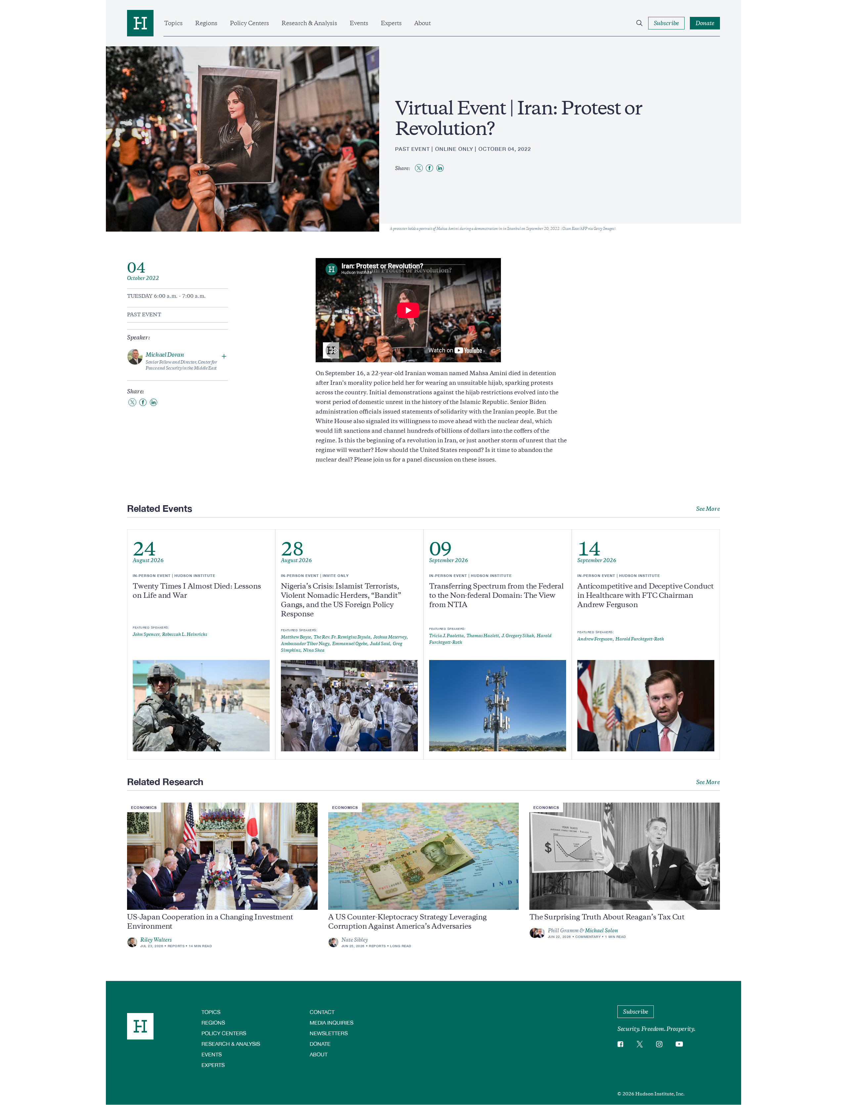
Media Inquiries (331, 1022)
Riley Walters (156, 940)
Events (359, 23)
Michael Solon (601, 931)
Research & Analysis (309, 23)
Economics (144, 807)
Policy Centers (249, 23)
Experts (391, 23)
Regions (206, 23)
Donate (320, 1043)
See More (708, 509)
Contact (322, 1012)
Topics (173, 23)
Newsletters (329, 1033)
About (422, 23)
